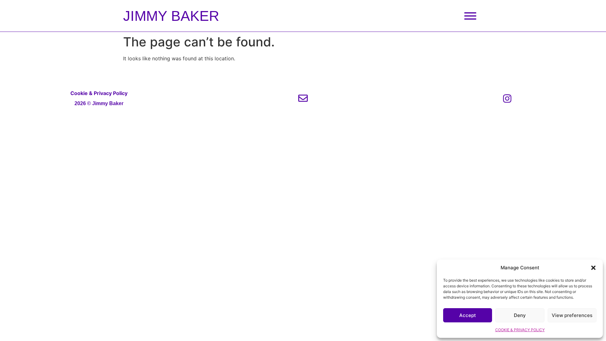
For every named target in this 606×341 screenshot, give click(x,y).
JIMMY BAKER (171, 16)
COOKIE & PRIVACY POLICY (520, 329)
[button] (593, 268)
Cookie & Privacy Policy (99, 93)
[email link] (303, 98)
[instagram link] (507, 98)
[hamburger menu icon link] (470, 15)
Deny (520, 315)
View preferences (572, 315)
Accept (467, 315)
